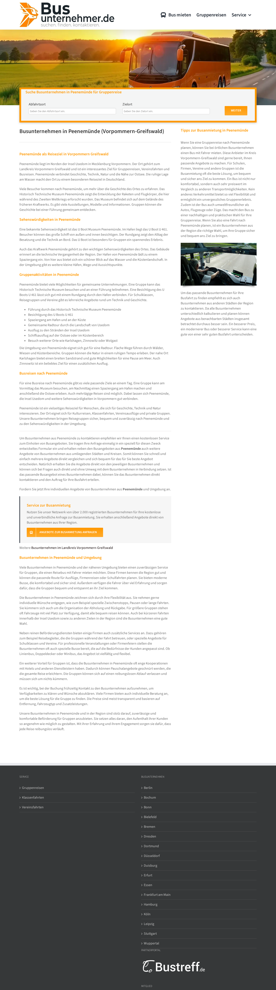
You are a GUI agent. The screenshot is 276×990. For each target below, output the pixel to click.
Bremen (149, 826)
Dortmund (151, 846)
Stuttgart (150, 933)
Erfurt (148, 875)
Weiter (236, 110)
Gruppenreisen (33, 787)
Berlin (148, 787)
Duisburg (150, 865)
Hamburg (150, 904)
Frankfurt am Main (157, 894)
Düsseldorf (152, 855)
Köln (147, 914)
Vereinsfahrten (33, 807)
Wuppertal (151, 943)
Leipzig (149, 924)
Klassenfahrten (33, 797)
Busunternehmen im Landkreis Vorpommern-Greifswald (72, 547)
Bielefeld (150, 817)
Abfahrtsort (37, 104)
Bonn (148, 807)
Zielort (127, 104)
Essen (148, 885)
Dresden (150, 836)
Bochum (150, 797)
